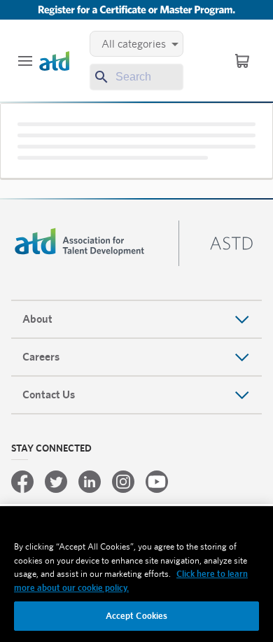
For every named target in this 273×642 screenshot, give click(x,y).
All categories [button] (134, 43)
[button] (25, 61)
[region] (136, 574)
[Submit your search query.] (100, 77)
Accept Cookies (137, 615)
